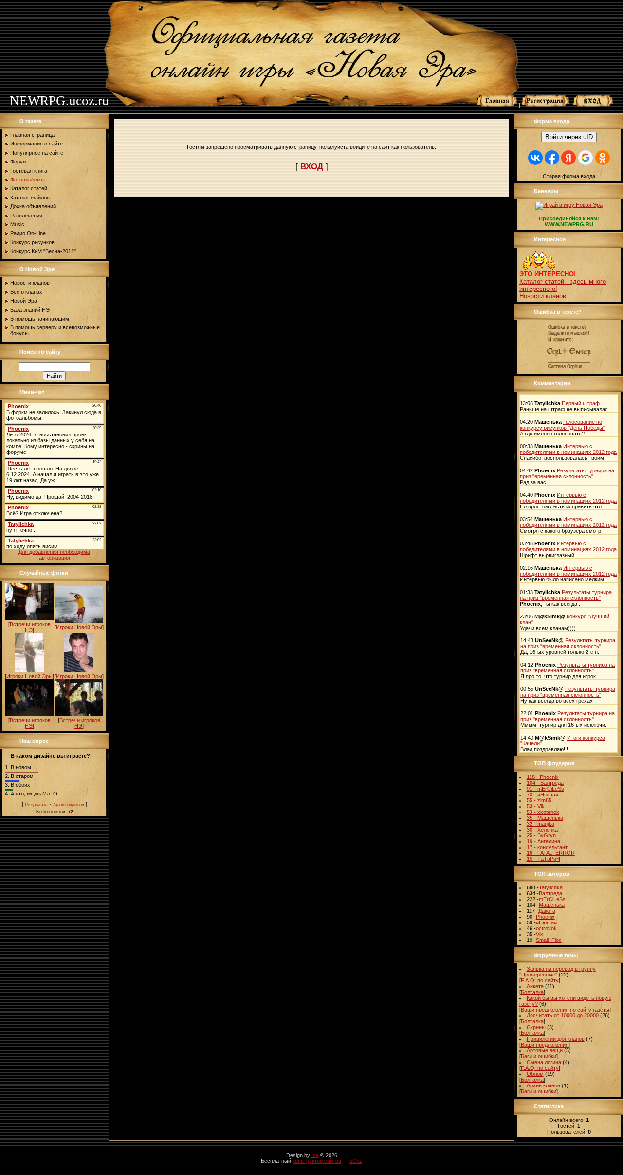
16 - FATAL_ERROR (551, 853)
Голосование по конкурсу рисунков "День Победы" (562, 425)
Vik (539, 934)
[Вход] (593, 105)
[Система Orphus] (569, 369)
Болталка (532, 992)
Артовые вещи (545, 1050)
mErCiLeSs (552, 899)
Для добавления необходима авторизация (54, 554)
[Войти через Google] (585, 157)
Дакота (546, 911)
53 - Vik (536, 806)
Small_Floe (549, 940)
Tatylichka (551, 887)
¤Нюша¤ (546, 922)
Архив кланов (543, 1085)
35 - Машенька (545, 818)
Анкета (535, 986)
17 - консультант (547, 847)
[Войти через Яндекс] (568, 157)
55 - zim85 (539, 800)
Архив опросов (68, 804)
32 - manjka (540, 824)
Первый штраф (581, 403)
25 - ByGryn (541, 835)
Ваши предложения (544, 1045)
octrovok (546, 928)
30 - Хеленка (542, 829)
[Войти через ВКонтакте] (535, 157)
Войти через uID (569, 137)
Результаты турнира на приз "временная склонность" (567, 473)
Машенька (552, 905)
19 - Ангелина (543, 841)
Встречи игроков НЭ (30, 627)
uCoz (355, 1161)
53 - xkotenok (543, 812)
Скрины (536, 1027)
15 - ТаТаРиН (543, 859)
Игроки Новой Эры (79, 627)
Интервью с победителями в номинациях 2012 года (568, 449)
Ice (315, 1155)
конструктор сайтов (317, 1161)
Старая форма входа (569, 176)
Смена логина (544, 1062)
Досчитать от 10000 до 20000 (563, 1015)
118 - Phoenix (543, 777)
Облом (535, 1074)
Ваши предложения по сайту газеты (565, 1009)
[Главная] (497, 105)
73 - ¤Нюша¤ (542, 794)
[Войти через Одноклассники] (602, 157)
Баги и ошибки (538, 1056)
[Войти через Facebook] (552, 157)
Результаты (36, 804)
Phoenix (545, 917)
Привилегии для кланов (556, 1039)
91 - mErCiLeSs (545, 789)
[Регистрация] (545, 105)
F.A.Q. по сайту (540, 980)
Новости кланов (542, 296)
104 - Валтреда (545, 783)
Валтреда (550, 893)
